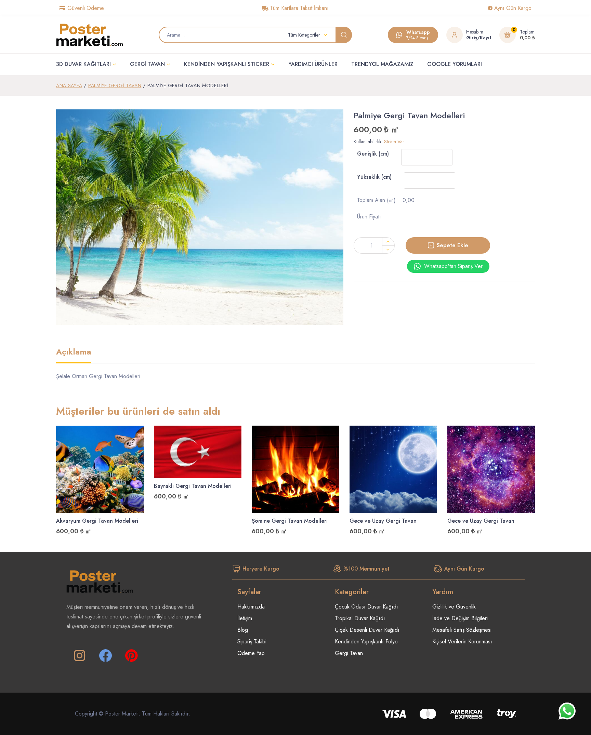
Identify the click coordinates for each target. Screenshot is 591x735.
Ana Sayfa (69, 85)
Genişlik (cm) (373, 154)
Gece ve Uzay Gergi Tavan (383, 521)
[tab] (73, 355)
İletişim (244, 618)
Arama (344, 35)
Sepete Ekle (452, 245)
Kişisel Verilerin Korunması (462, 641)
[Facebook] (105, 656)
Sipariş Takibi (251, 641)
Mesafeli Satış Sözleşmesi (461, 630)
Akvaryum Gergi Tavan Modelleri (97, 521)
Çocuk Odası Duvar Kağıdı (366, 607)
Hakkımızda (251, 607)
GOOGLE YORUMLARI (454, 64)
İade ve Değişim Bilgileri (460, 618)
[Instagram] (79, 656)
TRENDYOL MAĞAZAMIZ (382, 64)
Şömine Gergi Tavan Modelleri (290, 521)
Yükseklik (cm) (374, 177)
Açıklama (73, 352)
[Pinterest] (131, 656)
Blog (242, 630)
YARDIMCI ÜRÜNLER (313, 64)
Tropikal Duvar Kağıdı (360, 618)
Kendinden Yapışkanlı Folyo (366, 641)
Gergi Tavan (349, 653)
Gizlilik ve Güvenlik (454, 607)
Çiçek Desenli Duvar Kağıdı (367, 630)
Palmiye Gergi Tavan (114, 85)
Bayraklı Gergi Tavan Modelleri (193, 486)
